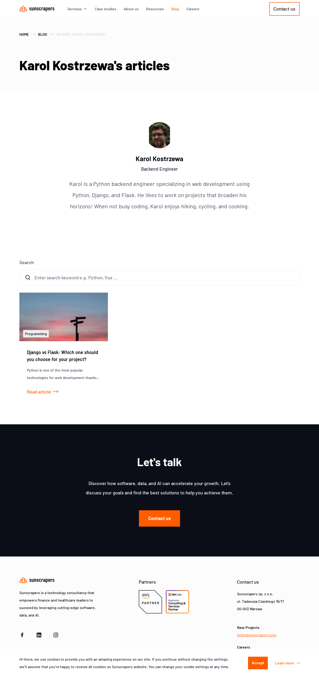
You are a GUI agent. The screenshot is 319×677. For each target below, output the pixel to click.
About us (131, 9)
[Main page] (36, 9)
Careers (192, 9)
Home (24, 34)
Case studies (105, 9)
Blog (175, 9)
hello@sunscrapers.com (256, 635)
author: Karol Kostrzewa (81, 34)
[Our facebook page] (22, 634)
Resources (155, 9)
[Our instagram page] (56, 634)
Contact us (284, 8)
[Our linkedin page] (39, 634)
